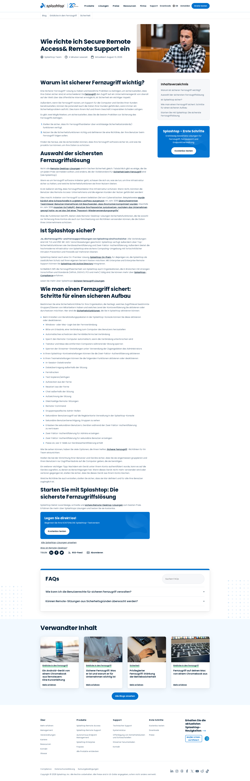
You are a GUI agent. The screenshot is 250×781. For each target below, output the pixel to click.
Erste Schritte (156, 720)
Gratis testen (200, 6)
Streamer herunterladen (124, 742)
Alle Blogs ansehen (125, 696)
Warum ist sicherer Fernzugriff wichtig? (181, 90)
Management (46, 730)
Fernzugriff (90, 94)
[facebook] (56, 553)
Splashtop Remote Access (88, 725)
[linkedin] (51, 553)
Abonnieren (97, 552)
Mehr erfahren (49, 684)
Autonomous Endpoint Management (87, 736)
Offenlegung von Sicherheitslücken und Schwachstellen (129, 736)
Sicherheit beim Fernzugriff (127, 171)
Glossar (43, 753)
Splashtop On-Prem (100, 257)
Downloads (165, 6)
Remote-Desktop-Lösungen (65, 168)
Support (154, 6)
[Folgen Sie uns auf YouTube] (197, 771)
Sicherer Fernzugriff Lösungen (89, 280)
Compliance (46, 769)
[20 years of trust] (72, 5)
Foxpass (80, 746)
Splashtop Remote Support (89, 730)
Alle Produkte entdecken (88, 751)
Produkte (89, 5)
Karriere (43, 739)
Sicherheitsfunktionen (88, 310)
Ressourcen (129, 5)
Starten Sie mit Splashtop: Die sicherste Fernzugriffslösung (181, 114)
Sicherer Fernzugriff (117, 449)
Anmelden (185, 6)
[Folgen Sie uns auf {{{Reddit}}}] (202, 771)
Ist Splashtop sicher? (171, 99)
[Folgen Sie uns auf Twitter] (192, 771)
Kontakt (43, 749)
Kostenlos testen (184, 150)
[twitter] (62, 553)
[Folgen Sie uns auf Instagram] (177, 771)
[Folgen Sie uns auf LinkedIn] (172, 771)
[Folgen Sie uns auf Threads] (182, 771)
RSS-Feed (77, 552)
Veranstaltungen (48, 735)
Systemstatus (119, 730)
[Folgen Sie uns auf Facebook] (187, 771)
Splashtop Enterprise (86, 742)
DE (177, 6)
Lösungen (103, 5)
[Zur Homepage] (52, 5)
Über (42, 720)
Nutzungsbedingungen (88, 769)
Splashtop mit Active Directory (77, 263)
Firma (143, 5)
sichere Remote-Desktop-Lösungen (104, 505)
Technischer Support (122, 725)
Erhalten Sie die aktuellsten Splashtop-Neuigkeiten (195, 725)
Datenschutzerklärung (65, 769)
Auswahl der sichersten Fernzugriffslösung (182, 94)
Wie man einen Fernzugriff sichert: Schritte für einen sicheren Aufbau (182, 106)
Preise (116, 5)
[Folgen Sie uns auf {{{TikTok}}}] (207, 771)
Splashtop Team (53, 57)
